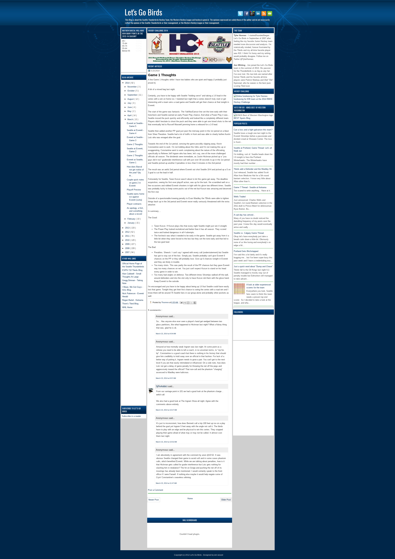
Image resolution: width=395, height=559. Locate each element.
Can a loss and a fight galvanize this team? (253, 130)
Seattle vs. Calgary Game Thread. (249, 233)
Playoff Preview (134, 190)
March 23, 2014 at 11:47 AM (166, 483)
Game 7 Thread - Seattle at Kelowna (250, 187)
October (131, 91)
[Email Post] (181, 302)
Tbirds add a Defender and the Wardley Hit (253, 169)
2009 (127, 244)
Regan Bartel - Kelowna (132, 300)
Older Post (226, 500)
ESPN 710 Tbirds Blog (132, 270)
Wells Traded (239, 196)
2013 (127, 228)
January (131, 223)
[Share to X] (191, 302)
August (130, 99)
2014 (127, 83)
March (130, 119)
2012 (127, 232)
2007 (127, 252)
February (131, 219)
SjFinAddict (162, 386)
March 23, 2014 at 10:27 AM (166, 410)
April (129, 115)
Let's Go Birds (143, 12)
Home (190, 498)
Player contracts (134, 204)
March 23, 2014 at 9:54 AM (166, 334)
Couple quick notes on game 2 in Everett (135, 183)
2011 (127, 236)
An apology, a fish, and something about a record (135, 211)
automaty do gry (126, 1)
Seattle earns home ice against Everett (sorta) (135, 197)
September (132, 95)
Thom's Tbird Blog (130, 303)
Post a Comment (155, 490)
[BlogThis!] (188, 302)
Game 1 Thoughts (135, 155)
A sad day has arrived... (244, 215)
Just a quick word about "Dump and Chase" (253, 266)
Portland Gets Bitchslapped (246, 251)
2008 (127, 248)
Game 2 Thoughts (135, 144)
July (129, 103)
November (132, 87)
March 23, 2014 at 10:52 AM (166, 442)
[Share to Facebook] (194, 302)
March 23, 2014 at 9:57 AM (166, 378)
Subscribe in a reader (131, 416)
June (129, 107)
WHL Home (127, 307)
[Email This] (184, 302)
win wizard (218, 555)
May (129, 111)
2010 (127, 240)
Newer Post (153, 500)
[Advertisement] (246, 387)
